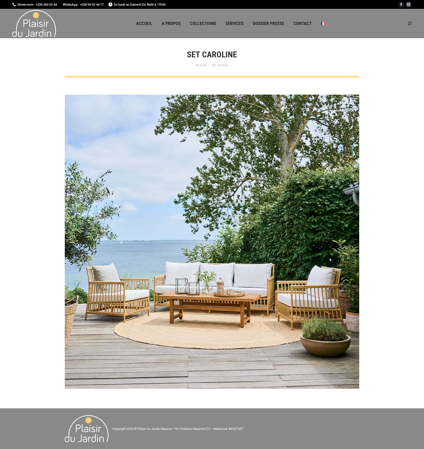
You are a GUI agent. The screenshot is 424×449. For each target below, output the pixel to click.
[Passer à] (323, 23)
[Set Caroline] (212, 242)
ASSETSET (235, 429)
